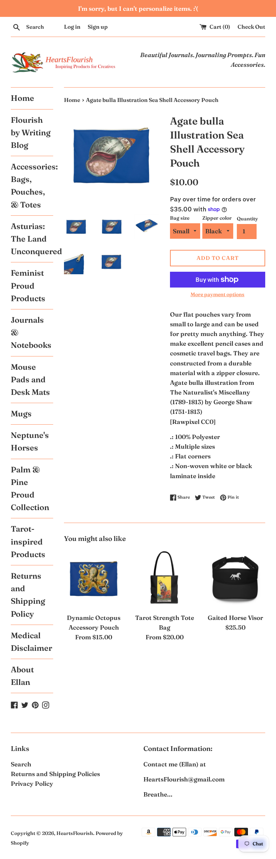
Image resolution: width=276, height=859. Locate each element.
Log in (72, 26)
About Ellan (22, 675)
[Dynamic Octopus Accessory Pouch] (94, 579)
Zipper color (217, 218)
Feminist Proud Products (28, 285)
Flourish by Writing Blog (31, 132)
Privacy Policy (32, 783)
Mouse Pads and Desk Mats (30, 379)
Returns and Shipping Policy (28, 595)
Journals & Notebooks (31, 332)
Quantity (247, 218)
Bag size (179, 218)
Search (21, 764)
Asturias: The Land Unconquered (32, 238)
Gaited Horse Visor (235, 617)
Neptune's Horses (30, 441)
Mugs (21, 414)
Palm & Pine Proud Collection (30, 488)
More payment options (217, 294)
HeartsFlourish (74, 833)
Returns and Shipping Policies (55, 774)
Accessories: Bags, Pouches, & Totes (32, 186)
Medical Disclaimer (31, 641)
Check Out (251, 26)
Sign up (98, 26)
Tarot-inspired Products (28, 541)
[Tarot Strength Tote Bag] (164, 579)
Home (22, 98)
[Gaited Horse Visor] (235, 579)
